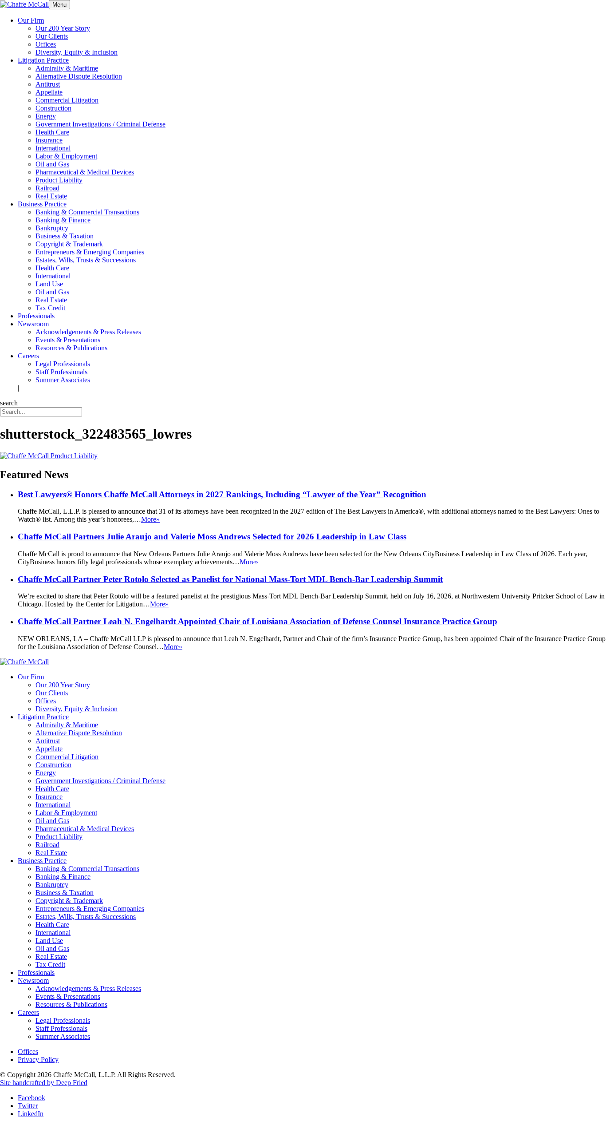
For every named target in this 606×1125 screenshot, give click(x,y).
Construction (53, 108)
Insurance (49, 140)
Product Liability (59, 180)
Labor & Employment (66, 156)
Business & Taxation (64, 236)
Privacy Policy (38, 1059)
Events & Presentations (67, 340)
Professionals (36, 316)
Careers (28, 356)
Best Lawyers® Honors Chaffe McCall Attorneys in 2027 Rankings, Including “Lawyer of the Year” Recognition (222, 494)
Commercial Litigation (66, 100)
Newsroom (33, 324)
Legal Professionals (62, 364)
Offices (45, 44)
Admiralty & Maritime (66, 68)
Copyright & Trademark (69, 244)
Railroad (47, 188)
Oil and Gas (52, 164)
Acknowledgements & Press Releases (88, 332)
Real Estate (51, 196)
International (53, 148)
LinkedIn (30, 1113)
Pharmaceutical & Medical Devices (84, 172)
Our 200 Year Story (62, 28)
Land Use (49, 284)
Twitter (28, 1105)
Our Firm (31, 20)
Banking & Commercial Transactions (87, 212)
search (9, 403)
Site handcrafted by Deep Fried (43, 1082)
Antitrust (47, 84)
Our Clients (51, 36)
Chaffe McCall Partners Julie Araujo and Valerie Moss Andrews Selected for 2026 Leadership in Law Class (212, 536)
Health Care (52, 132)
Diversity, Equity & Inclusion (76, 52)
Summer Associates (62, 380)
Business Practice (42, 204)
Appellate (49, 92)
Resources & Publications (71, 348)
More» (150, 519)
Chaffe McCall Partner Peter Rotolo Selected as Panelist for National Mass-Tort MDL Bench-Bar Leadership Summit (230, 579)
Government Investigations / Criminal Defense (100, 124)
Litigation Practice (43, 60)
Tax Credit (50, 308)
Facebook (31, 1097)
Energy (45, 116)
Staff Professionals (61, 372)
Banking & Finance (63, 220)
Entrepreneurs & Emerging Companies (89, 252)
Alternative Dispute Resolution (78, 76)
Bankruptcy (51, 228)
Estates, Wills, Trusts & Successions (85, 260)
